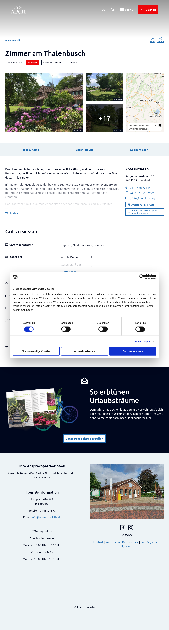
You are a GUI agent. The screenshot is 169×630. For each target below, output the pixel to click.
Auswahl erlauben (84, 351)
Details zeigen (142, 341)
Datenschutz (130, 542)
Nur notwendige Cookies (36, 351)
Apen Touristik (12, 40)
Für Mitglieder (150, 542)
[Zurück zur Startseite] (18, 10)
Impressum (112, 542)
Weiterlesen (13, 213)
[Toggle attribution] (160, 125)
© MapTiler (144, 125)
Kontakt (98, 542)
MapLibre (133, 125)
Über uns (127, 546)
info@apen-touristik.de (46, 517)
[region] (145, 102)
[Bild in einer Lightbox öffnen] (42, 409)
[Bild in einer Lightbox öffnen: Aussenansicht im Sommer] (44, 102)
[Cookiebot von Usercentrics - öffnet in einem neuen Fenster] (141, 276)
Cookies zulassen (133, 351)
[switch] (66, 329)
